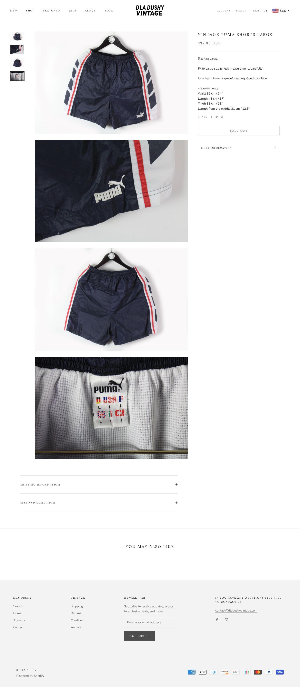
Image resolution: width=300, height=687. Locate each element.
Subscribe (139, 636)
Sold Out (239, 130)
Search (241, 10)
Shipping (77, 606)
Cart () (260, 10)
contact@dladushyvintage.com (236, 610)
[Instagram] (226, 619)
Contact (18, 627)
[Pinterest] (222, 117)
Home (17, 613)
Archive (76, 627)
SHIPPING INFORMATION (40, 484)
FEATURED (51, 10)
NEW (13, 10)
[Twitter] (217, 117)
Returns (76, 613)
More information (216, 147)
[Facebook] (211, 117)
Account (223, 10)
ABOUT (90, 10)
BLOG (109, 10)
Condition (77, 620)
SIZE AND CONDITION (37, 502)
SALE (73, 10)
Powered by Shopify (30, 676)
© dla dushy (26, 670)
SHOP (30, 10)
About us (19, 620)
